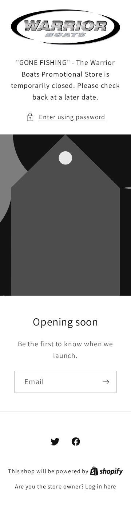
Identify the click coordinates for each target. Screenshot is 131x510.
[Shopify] (106, 471)
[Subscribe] (105, 382)
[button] (66, 117)
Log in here (100, 486)
